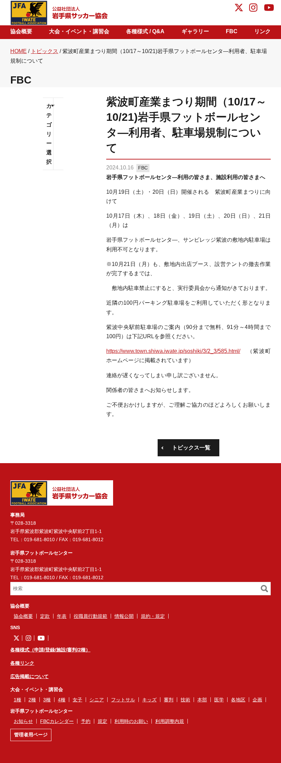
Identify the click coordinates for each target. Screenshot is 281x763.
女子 (77, 699)
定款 (45, 616)
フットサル (123, 699)
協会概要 (21, 31)
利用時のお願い (131, 721)
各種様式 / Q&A (145, 31)
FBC (231, 31)
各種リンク (22, 663)
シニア (96, 699)
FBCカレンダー (57, 721)
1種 (17, 699)
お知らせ (23, 721)
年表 (61, 616)
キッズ (149, 699)
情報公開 (124, 616)
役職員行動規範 (90, 616)
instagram (253, 8)
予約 (85, 721)
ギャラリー (195, 31)
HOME (18, 51)
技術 (185, 699)
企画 (257, 699)
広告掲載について (29, 676)
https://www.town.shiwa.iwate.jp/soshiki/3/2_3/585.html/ (173, 351)
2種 (32, 699)
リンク (262, 31)
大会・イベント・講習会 (79, 31)
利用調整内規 (169, 721)
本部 (202, 699)
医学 (219, 699)
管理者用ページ (31, 734)
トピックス (44, 51)
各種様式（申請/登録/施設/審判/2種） (50, 649)
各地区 (238, 699)
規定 (102, 721)
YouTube (269, 8)
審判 (168, 699)
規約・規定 (153, 616)
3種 (47, 699)
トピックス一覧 (191, 447)
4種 (61, 699)
